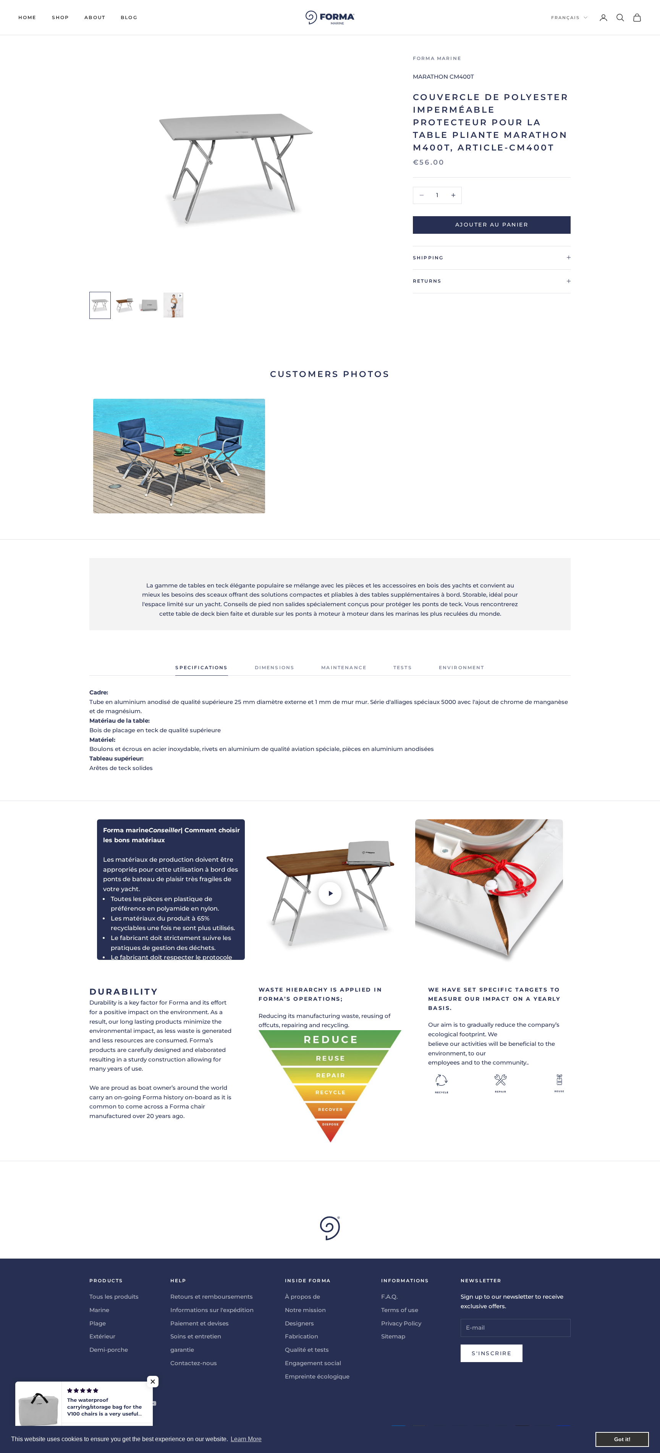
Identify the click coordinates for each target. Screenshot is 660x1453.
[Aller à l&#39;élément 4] (173, 305)
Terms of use (399, 1310)
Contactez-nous (193, 1363)
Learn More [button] (246, 1439)
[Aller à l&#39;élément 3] (149, 305)
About (94, 17)
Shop (61, 17)
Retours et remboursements (211, 1296)
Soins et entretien (195, 1336)
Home (27, 17)
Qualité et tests (307, 1349)
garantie (182, 1349)
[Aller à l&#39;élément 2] (124, 305)
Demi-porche (108, 1349)
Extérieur (102, 1336)
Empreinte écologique (317, 1376)
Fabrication (301, 1336)
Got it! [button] (622, 1439)
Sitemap (393, 1336)
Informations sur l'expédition (212, 1310)
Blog (129, 17)
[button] (153, 1381)
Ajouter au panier (492, 224)
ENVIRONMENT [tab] (462, 667)
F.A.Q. (389, 1296)
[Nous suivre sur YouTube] (153, 1403)
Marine (99, 1310)
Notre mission (305, 1310)
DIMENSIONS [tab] (275, 667)
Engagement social (313, 1363)
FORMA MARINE (437, 58)
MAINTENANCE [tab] (344, 667)
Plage (97, 1323)
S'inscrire (491, 1353)
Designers (299, 1323)
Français (565, 17)
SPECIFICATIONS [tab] (201, 667)
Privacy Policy (401, 1323)
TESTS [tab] (402, 667)
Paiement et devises (199, 1323)
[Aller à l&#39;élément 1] (100, 305)
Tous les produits (114, 1296)
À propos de (302, 1296)
